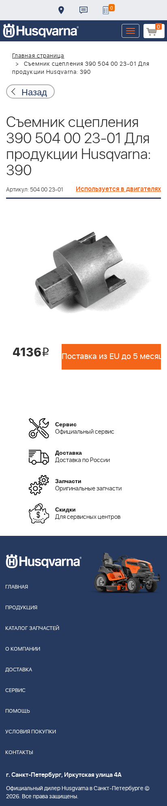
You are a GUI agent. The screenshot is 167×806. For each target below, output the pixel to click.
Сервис (15, 690)
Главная (16, 587)
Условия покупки (30, 732)
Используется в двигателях (118, 189)
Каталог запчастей (32, 628)
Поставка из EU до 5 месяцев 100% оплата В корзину (111, 356)
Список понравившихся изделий (106, 10)
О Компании (22, 649)
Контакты (83, 10)
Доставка (61, 10)
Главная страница (38, 56)
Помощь (17, 711)
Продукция (21, 608)
